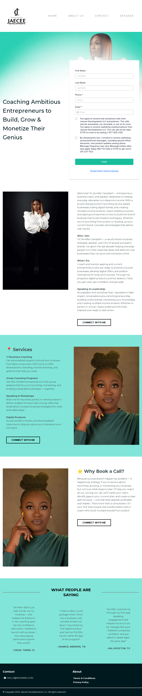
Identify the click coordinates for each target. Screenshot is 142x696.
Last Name (80, 83)
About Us (76, 16)
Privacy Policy (96, 171)
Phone (79, 95)
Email (78, 107)
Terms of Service (110, 171)
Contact (102, 16)
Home (52, 16)
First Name (80, 70)
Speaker (127, 16)
